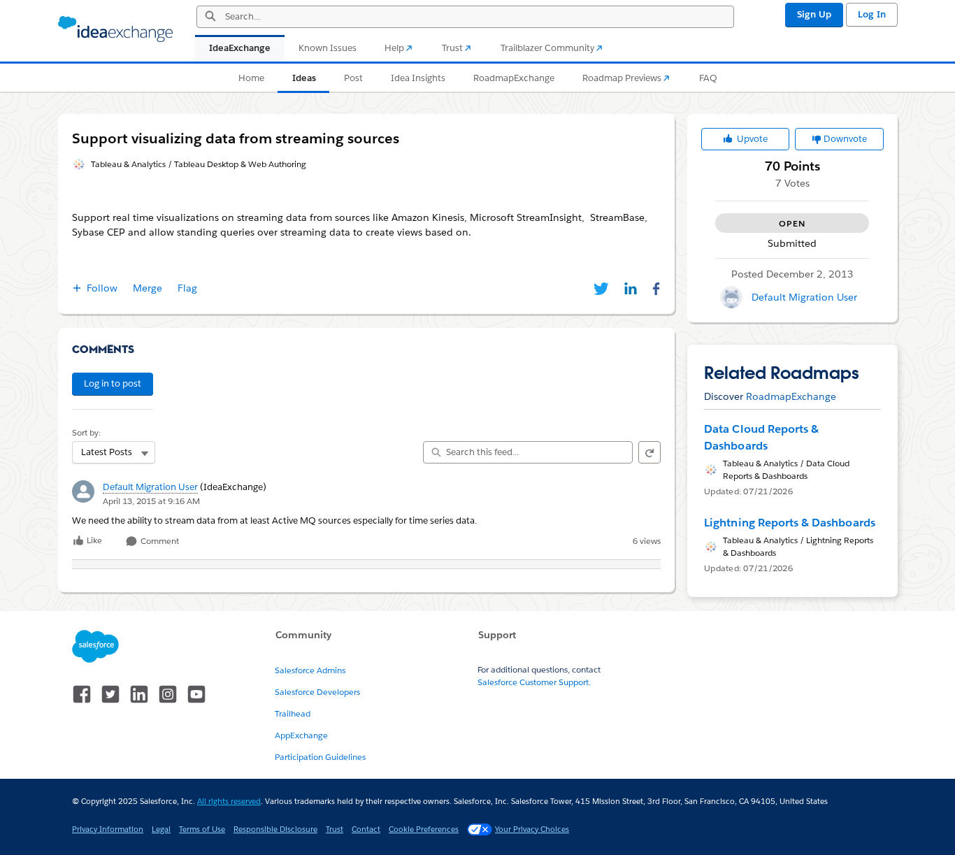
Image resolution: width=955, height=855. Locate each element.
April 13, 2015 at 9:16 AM (151, 501)
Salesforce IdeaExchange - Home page (115, 29)
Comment (158, 541)
